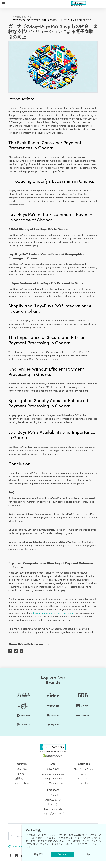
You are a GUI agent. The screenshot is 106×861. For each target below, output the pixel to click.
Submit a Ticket (22, 782)
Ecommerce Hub (53, 808)
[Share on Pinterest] (21, 651)
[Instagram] (16, 856)
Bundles (84, 782)
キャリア (22, 773)
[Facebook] (10, 856)
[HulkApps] (78, 3)
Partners (84, 773)
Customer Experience (53, 773)
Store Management (53, 782)
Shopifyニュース (53, 799)
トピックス (53, 795)
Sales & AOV (53, 769)
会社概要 (22, 769)
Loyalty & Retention (53, 778)
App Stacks (84, 778)
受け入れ (62, 854)
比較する (53, 804)
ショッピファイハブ (53, 813)
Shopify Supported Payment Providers (52, 613)
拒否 (88, 854)
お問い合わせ (22, 778)
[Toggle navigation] (3, 3)
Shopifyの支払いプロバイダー (20, 16)
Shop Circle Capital (84, 769)
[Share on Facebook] (10, 651)
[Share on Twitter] (16, 651)
